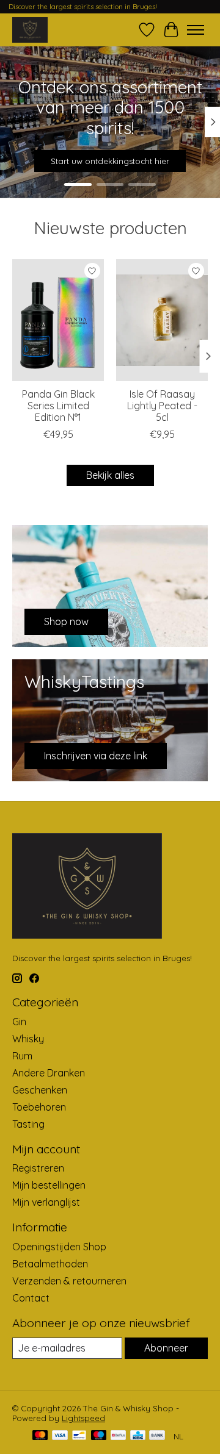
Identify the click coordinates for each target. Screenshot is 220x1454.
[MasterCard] (40, 1436)
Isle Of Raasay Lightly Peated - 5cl (162, 405)
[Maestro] (99, 1436)
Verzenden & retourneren (69, 1281)
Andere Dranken (48, 1073)
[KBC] (137, 1436)
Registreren (38, 1168)
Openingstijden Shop (59, 1247)
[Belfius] (118, 1436)
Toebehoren (39, 1107)
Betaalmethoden (50, 1264)
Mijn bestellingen (49, 1185)
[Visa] (60, 1436)
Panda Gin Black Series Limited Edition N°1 (58, 405)
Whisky (28, 1039)
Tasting (28, 1124)
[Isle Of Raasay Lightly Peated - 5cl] (162, 320)
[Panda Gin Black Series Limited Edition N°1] (58, 320)
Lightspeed (83, 1418)
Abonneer (166, 1348)
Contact (31, 1298)
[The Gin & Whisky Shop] (30, 29)
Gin (19, 1021)
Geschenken (39, 1090)
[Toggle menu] (195, 30)
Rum (22, 1056)
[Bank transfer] (157, 1436)
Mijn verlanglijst (46, 1202)
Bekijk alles (110, 475)
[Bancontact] (79, 1436)
